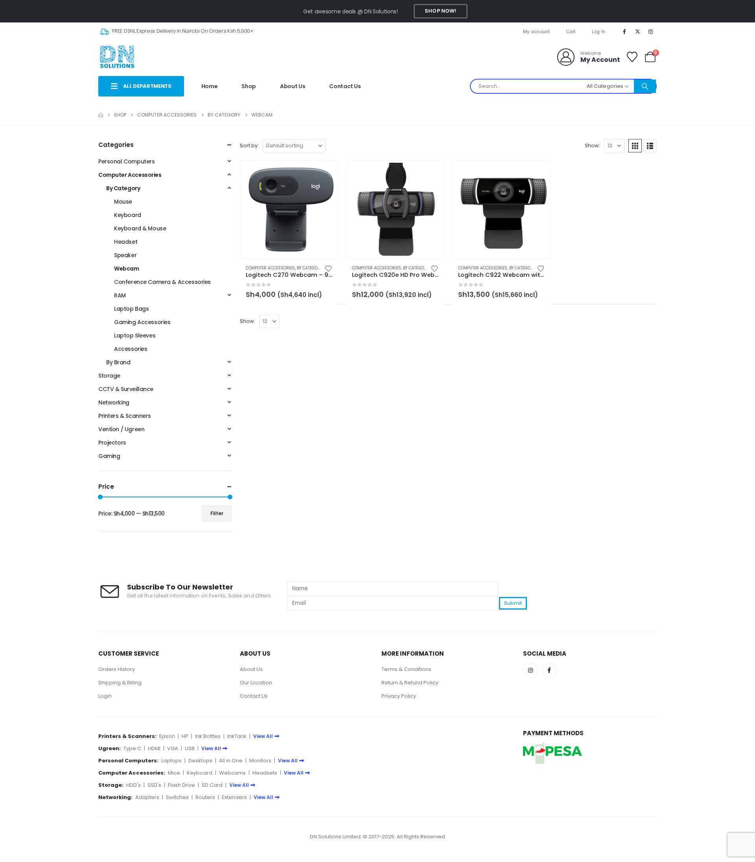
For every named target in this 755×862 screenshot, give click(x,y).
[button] (635, 145)
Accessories (130, 349)
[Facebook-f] (549, 670)
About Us (292, 86)
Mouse (123, 202)
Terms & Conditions (406, 669)
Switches (177, 797)
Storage (109, 376)
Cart (571, 31)
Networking (113, 402)
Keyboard (127, 215)
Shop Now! (440, 10)
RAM (120, 295)
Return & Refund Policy (409, 682)
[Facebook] (624, 31)
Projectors (112, 443)
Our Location (256, 682)
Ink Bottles (208, 736)
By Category (309, 268)
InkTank (237, 736)
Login (105, 696)
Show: (592, 145)
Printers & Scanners (124, 416)
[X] (637, 31)
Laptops (171, 760)
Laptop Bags (131, 309)
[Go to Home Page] (100, 115)
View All (263, 736)
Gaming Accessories (142, 322)
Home (209, 86)
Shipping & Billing (120, 682)
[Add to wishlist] (328, 268)
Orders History (116, 669)
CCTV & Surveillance (125, 389)
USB (190, 748)
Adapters (147, 797)
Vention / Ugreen (121, 429)
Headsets (264, 773)
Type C (132, 748)
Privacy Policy (398, 696)
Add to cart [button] (325, 174)
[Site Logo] (117, 57)
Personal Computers (126, 161)
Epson (167, 736)
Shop (248, 86)
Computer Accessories (270, 268)
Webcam (126, 269)
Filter (216, 513)
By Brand (118, 362)
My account (536, 31)
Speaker (125, 255)
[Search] (645, 86)
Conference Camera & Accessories (162, 282)
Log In (599, 31)
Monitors (260, 760)
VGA (172, 748)
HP (185, 736)
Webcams (232, 773)
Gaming (109, 456)
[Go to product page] (289, 209)
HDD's (133, 785)
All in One (231, 760)
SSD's (154, 785)
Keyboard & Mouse (140, 228)
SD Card (212, 785)
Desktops (200, 760)
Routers (205, 797)
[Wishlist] (632, 57)
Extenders (234, 797)
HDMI (154, 748)
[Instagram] (650, 31)
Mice (174, 773)
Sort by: (249, 145)
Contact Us (345, 86)
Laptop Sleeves (134, 335)
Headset (125, 242)
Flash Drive (181, 785)
